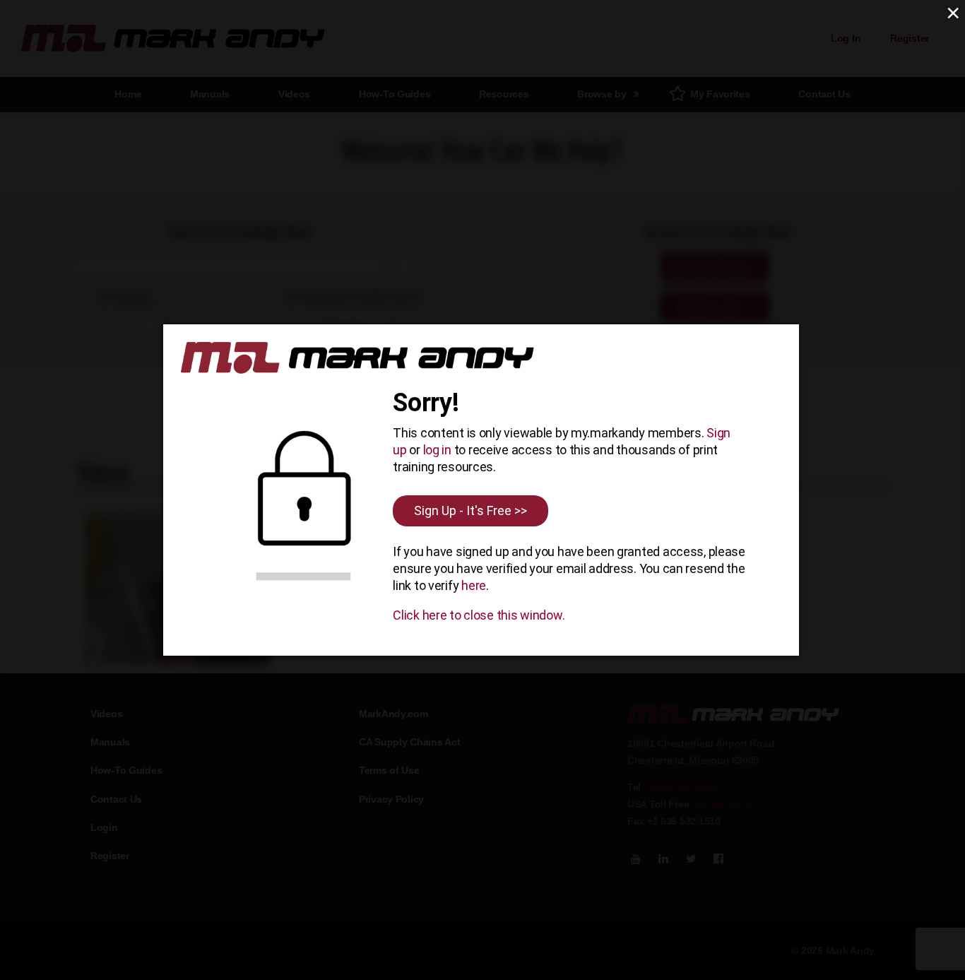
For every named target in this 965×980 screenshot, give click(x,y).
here (473, 585)
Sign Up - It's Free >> (470, 510)
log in (437, 449)
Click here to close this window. (478, 615)
